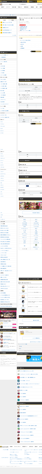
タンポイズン (25, 235)
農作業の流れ (26, 7)
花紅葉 (25, 240)
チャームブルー (36, 235)
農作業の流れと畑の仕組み (5, 237)
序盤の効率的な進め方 (23, 27)
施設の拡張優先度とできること (5, 234)
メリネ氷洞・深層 (3, 86)
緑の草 (25, 242)
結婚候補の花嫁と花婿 (23, 26)
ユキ (1, 191)
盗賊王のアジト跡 (3, 81)
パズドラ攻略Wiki (26, 454)
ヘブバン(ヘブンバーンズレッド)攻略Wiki (16, 463)
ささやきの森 (3, 66)
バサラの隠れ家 (3, 95)
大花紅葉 (36, 233)
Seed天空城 (2, 101)
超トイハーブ (25, 237)
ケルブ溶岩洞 (3, 70)
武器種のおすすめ (5, 27)
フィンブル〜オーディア (4, 104)
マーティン (2, 123)
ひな (1, 182)
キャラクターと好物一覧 (4, 275)
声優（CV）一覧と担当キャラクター (6, 270)
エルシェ (2, 185)
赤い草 (25, 221)
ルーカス (2, 132)
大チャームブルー (24, 233)
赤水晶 (36, 221)
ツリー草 (36, 237)
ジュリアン (2, 180)
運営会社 (36, 446)
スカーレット (3, 158)
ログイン (40, 1)
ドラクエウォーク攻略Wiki (14, 455)
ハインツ (2, 196)
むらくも (2, 130)
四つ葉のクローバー (36, 247)
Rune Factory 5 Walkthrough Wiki (6, 306)
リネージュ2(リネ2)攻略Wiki (28, 463)
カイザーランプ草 (36, 224)
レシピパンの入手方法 (4, 246)
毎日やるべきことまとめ (4, 228)
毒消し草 (36, 239)
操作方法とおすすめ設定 (4, 232)
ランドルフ (2, 189)
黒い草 (36, 228)
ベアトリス (2, 167)
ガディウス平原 (3, 79)
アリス (2, 153)
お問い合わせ (31, 446)
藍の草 (25, 219)
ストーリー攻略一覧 (4, 61)
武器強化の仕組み (3, 263)
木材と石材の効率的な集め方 (5, 243)
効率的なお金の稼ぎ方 (4, 257)
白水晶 (25, 231)
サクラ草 (24, 230)
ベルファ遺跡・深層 (4, 83)
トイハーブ (24, 239)
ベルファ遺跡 (3, 68)
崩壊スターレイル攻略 (13, 454)
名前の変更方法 (3, 261)
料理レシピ (20, 7)
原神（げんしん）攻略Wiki (14, 457)
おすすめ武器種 (3, 292)
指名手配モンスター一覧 (4, 299)
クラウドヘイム (3, 99)
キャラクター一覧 (3, 115)
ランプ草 (36, 248)
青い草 (36, 219)
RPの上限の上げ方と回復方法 (5, 241)
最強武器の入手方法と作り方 (5, 301)
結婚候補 (32, 7)
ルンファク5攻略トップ (4, 54)
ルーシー (2, 160)
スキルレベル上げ (3, 254)
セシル (2, 128)
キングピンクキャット (24, 228)
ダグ (1, 217)
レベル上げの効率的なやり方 (5, 295)
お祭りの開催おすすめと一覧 (5, 259)
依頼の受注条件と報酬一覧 (7, 32)
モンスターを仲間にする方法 (5, 297)
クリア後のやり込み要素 (4, 110)
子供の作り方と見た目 (4, 288)
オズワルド (2, 176)
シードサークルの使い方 (4, 250)
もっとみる (14, 35)
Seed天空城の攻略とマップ (7, 30)
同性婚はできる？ (3, 284)
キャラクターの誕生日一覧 (5, 117)
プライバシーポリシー (17, 446)
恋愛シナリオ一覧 (3, 277)
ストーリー (8, 7)
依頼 (36, 7)
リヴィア (2, 171)
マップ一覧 (2, 108)
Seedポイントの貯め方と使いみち (6, 248)
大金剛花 (36, 231)
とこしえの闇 (3, 92)
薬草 (24, 245)
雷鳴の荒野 (2, 97)
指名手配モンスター (23, 29)
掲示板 (13, 20)
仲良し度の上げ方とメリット (5, 286)
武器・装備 (14, 7)
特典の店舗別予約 (3, 268)
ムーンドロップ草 (36, 242)
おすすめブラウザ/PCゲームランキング (9, 350)
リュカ (2, 149)
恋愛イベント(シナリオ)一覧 (7, 22)
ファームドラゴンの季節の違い (5, 239)
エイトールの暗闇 (3, 74)
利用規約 (11, 446)
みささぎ (2, 187)
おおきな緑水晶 (24, 224)
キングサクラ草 (36, 226)
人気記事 (4, 20)
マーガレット (3, 219)
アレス (2, 121)
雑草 (36, 230)
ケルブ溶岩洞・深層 (4, 88)
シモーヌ (2, 178)
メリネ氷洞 (2, 72)
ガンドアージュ (3, 173)
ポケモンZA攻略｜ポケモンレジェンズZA (16, 449)
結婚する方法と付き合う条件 (5, 281)
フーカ (2, 162)
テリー (2, 193)
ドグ (1, 212)
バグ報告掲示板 (3, 57)
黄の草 (25, 226)
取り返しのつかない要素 (4, 230)
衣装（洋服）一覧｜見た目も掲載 (8, 24)
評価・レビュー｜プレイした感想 (25, 30)
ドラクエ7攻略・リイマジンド (14, 452)
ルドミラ (2, 164)
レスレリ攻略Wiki (26, 457)
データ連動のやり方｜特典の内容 (6, 266)
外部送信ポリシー (25, 446)
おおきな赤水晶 (24, 222)
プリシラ (2, 155)
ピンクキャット (36, 240)
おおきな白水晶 (36, 222)
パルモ (2, 214)
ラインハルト (3, 126)
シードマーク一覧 (3, 252)
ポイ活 (25, 1)
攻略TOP (2, 7)
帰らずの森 (2, 90)
